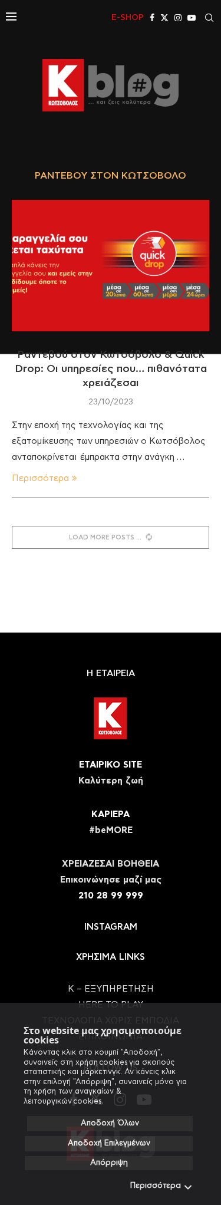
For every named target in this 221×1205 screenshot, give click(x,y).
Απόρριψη (109, 1163)
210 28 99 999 (110, 895)
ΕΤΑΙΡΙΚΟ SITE (110, 764)
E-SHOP (127, 18)
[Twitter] (164, 18)
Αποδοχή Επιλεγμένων (109, 1143)
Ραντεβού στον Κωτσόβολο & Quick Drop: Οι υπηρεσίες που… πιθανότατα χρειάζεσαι (111, 369)
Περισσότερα (155, 1186)
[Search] (209, 18)
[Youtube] (191, 18)
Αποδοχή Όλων (110, 1123)
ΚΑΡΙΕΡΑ (110, 814)
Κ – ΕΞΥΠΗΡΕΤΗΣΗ (111, 989)
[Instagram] (178, 18)
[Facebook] (152, 18)
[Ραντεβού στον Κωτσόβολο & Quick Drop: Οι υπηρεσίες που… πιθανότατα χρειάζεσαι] (110, 265)
